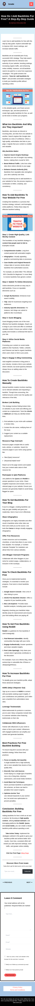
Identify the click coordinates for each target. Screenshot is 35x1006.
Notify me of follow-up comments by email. (17, 964)
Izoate (11, 4)
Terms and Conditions (17, 990)
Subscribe (27, 871)
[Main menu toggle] (31, 4)
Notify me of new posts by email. (14, 969)
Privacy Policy (17, 987)
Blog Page (25, 853)
